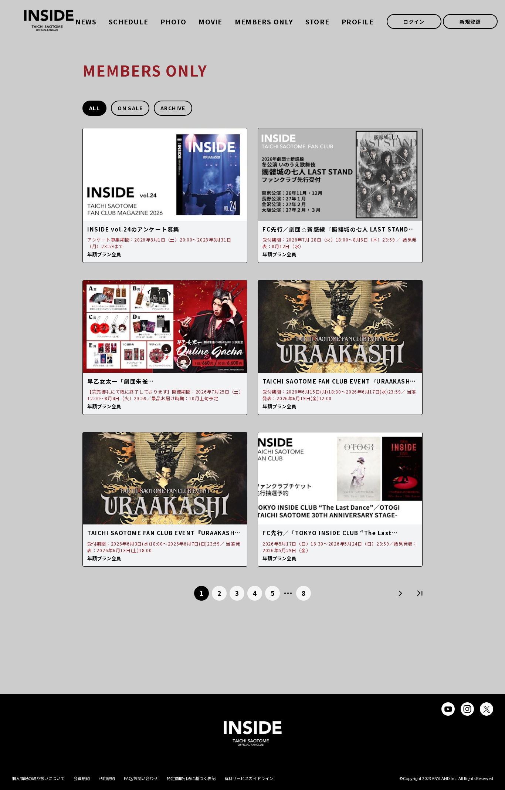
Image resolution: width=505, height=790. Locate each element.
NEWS (85, 21)
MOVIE (210, 21)
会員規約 (82, 778)
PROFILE (358, 21)
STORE (317, 21)
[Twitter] (486, 709)
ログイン (413, 21)
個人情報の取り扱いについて (38, 778)
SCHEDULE (128, 21)
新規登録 (470, 21)
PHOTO (173, 21)
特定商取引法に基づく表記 (191, 778)
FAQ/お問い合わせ (141, 778)
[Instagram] (467, 709)
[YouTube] (448, 709)
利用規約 (107, 778)
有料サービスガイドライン (248, 778)
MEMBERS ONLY (264, 21)
